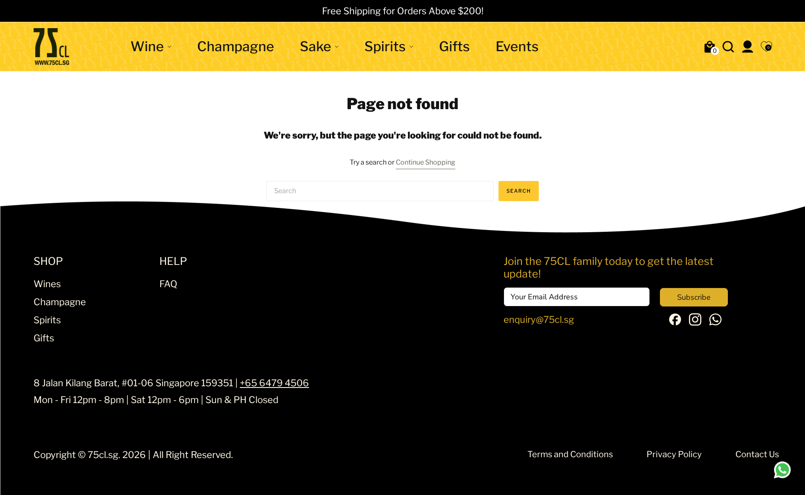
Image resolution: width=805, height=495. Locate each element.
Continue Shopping (425, 162)
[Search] (728, 46)
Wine (147, 46)
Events (517, 46)
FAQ (168, 283)
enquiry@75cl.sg (539, 319)
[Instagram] (695, 322)
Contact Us (757, 454)
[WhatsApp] (715, 322)
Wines (47, 283)
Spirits (385, 46)
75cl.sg (103, 454)
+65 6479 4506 (274, 382)
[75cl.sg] (51, 46)
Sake (315, 46)
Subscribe (694, 297)
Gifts (454, 46)
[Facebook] (675, 322)
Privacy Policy (674, 454)
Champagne (235, 46)
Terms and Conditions (570, 454)
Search (518, 191)
